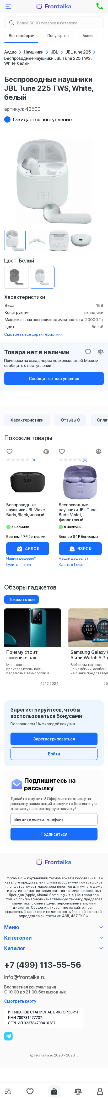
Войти (54, 753)
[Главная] (54, 6)
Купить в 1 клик (18, 564)
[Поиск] (11, 23)
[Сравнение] (78, 1091)
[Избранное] (30, 1091)
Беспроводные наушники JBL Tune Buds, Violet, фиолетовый (77, 512)
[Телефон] (99, 6)
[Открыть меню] (8, 6)
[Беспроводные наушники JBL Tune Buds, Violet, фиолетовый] (80, 482)
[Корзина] (54, 1091)
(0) (32, 460)
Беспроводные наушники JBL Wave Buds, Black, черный (25, 509)
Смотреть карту (20, 1001)
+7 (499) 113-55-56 (42, 965)
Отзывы (70, 420)
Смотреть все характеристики (33, 334)
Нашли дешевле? (21, 558)
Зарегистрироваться (54, 739)
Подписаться (54, 834)
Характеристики (27, 420)
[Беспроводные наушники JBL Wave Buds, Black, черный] (27, 482)
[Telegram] (8, 1036)
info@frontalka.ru (25, 977)
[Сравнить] (46, 451)
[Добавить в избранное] (9, 451)
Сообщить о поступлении (54, 378)
